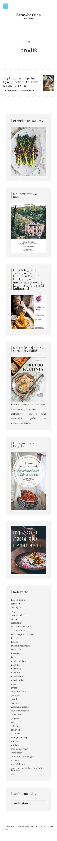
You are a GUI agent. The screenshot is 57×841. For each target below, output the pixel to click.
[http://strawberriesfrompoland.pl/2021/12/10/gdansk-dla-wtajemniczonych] (28, 228)
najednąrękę (17, 680)
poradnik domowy (20, 711)
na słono (15, 672)
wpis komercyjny (19, 749)
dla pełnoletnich (19, 630)
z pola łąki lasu (18, 764)
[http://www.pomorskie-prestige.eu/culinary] (28, 550)
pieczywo (15, 695)
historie (15, 638)
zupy (13, 774)
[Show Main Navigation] (5, 6)
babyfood (15, 604)
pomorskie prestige (20, 707)
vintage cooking (19, 737)
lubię (13, 657)
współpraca (16, 753)
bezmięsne (11, 90)
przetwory (16, 714)
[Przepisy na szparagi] (28, 151)
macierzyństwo (18, 661)
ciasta (14, 619)
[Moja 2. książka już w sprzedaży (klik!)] (28, 380)
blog (13, 611)
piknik (14, 699)
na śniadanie (17, 676)
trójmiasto (16, 733)
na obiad (15, 665)
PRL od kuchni (18, 600)
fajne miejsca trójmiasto (23, 634)
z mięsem (15, 760)
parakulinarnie (18, 691)
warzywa (15, 741)
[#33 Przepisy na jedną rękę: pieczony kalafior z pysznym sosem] (48, 83)
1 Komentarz (26, 90)
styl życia (15, 730)
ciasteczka (16, 623)
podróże (15, 703)
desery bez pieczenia (21, 627)
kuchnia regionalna (20, 646)
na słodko (16, 669)
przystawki (16, 718)
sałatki (14, 726)
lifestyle (15, 653)
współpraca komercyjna (22, 756)
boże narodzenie (19, 615)
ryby (13, 722)
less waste (16, 649)
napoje (14, 684)
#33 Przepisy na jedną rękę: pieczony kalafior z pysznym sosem (20, 82)
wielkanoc (16, 745)
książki (14, 642)
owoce (14, 688)
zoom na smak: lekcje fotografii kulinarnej (26, 769)
